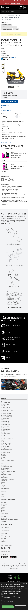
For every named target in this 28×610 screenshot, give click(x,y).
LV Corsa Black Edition (6, 415)
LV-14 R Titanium (5, 409)
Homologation (4, 533)
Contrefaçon (4, 518)
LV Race (3, 454)
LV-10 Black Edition (5, 421)
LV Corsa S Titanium (6, 413)
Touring (3, 482)
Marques (3, 508)
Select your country (16, 3)
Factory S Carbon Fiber (6, 451)
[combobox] (24, 583)
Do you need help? (6, 110)
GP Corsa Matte (5, 468)
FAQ (2, 535)
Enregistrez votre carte (6, 540)
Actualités (3, 502)
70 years (3, 515)
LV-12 (2, 427)
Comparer (15, 29)
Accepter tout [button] (8, 607)
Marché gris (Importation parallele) (9, 519)
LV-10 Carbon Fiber (5, 424)
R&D (2, 512)
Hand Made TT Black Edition (8, 479)
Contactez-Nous (5, 527)
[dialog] (14, 596)
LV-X (2, 463)
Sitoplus (3, 485)
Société (3, 505)
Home (4, 15)
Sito (2, 483)
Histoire (3, 507)
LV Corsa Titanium (5, 418)
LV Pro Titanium (5, 446)
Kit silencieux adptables (7, 487)
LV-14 (2, 401)
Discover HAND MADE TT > (8, 142)
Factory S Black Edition (6, 449)
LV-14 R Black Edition (6, 407)
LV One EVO (4, 435)
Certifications (4, 513)
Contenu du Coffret (6, 24)
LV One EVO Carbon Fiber (7, 438)
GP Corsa (3, 465)
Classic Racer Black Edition (7, 460)
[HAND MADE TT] (3, 64)
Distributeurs (4, 516)
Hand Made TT (4, 477)
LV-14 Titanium (5, 404)
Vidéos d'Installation (7, 29)
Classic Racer (4, 458)
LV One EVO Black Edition (7, 437)
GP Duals (3, 455)
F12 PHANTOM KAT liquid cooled (12, 17)
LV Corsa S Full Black (6, 412)
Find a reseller (5, 105)
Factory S (3, 448)
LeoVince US (17, 34)
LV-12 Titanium (5, 430)
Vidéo (2, 494)
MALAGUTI (19, 15)
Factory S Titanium (5, 452)
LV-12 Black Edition (5, 429)
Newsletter (3, 541)
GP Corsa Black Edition (6, 466)
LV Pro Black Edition (6, 443)
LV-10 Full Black (5, 423)
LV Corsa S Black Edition (7, 410)
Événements (4, 504)
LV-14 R (3, 405)
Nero (2, 440)
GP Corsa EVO (4, 469)
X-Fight (3, 473)
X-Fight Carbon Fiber (6, 476)
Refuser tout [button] (20, 607)
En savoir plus (4, 554)
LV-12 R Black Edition (6, 434)
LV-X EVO (3, 462)
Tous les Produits (5, 488)
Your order (3, 538)
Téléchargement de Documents (9, 27)
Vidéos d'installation (6, 536)
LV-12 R (3, 432)
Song (2, 496)
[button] (14, 604)
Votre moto (11, 15)
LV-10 (2, 419)
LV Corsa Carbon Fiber (6, 416)
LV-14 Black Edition (5, 402)
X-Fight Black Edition (6, 474)
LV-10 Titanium (5, 426)
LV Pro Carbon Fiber (6, 444)
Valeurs (3, 510)
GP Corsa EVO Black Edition (8, 471)
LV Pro (2, 441)
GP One (3, 457)
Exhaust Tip (4, 480)
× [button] (26, 583)
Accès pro (3, 521)
